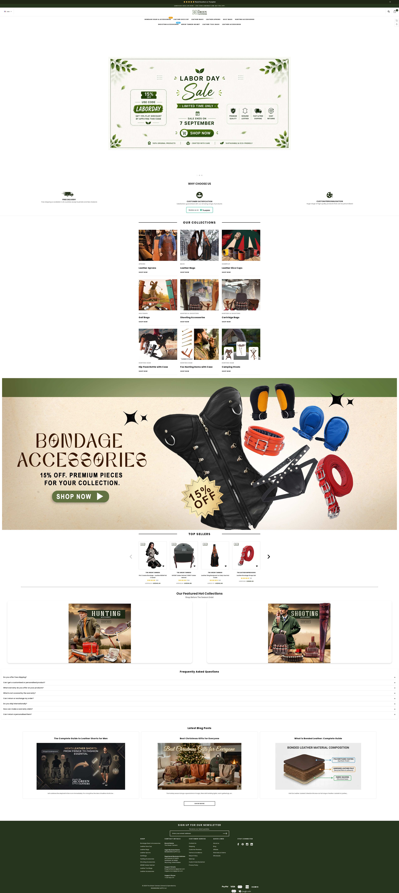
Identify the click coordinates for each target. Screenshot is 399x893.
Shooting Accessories (147, 862)
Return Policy (193, 856)
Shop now (143, 272)
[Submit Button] (225, 833)
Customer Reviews (195, 849)
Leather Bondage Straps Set (246, 575)
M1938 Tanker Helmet (147, 865)
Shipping (192, 846)
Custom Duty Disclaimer (197, 862)
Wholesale (216, 856)
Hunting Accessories (147, 859)
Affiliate (215, 849)
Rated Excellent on (205, 2)
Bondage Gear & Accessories (150, 843)
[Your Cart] (395, 11)
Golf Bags (143, 856)
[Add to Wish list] (163, 566)
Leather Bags (144, 849)
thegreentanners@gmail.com (175, 869)
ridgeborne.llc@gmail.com (174, 871)
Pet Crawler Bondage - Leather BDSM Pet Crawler (153, 576)
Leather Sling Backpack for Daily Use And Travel (215, 576)
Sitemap (192, 859)
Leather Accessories (147, 871)
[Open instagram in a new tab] (247, 844)
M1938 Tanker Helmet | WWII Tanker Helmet (184, 576)
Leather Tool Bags (146, 868)
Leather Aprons (145, 853)
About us (216, 843)
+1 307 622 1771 (169, 878)
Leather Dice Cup (146, 846)
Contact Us (192, 843)
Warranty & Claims (219, 853)
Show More (200, 804)
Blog (214, 846)
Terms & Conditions (195, 853)
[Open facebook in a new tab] (238, 844)
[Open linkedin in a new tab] (251, 844)
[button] (199, 454)
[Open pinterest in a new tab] (242, 844)
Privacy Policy (193, 865)
